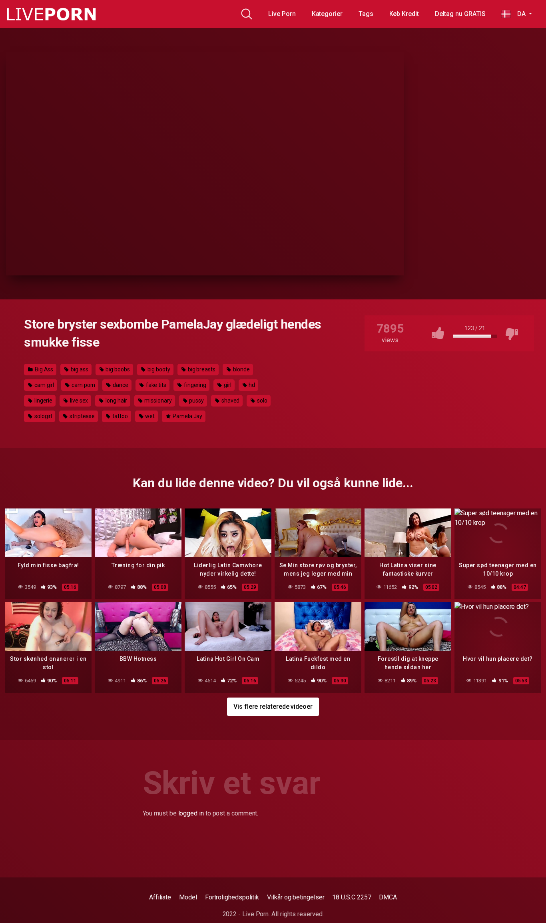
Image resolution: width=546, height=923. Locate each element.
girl (227, 385)
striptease (81, 416)
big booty (158, 369)
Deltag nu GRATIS (460, 14)
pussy (196, 400)
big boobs (117, 369)
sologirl (42, 416)
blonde (241, 369)
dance (120, 385)
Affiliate (160, 897)
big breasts (201, 369)
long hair (115, 400)
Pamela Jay (186, 416)
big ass (79, 369)
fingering (194, 385)
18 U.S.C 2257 (351, 897)
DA (519, 14)
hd (251, 385)
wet (149, 416)
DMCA (388, 897)
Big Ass (43, 369)
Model (188, 897)
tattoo (119, 416)
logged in (191, 813)
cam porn (82, 385)
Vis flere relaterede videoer (273, 706)
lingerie (42, 400)
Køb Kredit (404, 14)
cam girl (43, 385)
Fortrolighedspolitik (232, 897)
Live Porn (281, 14)
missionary (157, 400)
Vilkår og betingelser (295, 897)
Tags (366, 14)
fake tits (155, 385)
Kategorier (327, 14)
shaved (229, 400)
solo (261, 400)
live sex (78, 400)
